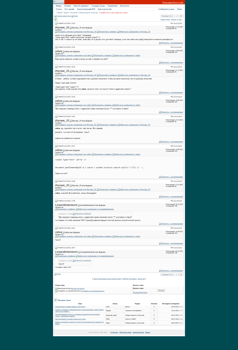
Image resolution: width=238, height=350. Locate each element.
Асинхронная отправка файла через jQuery (70, 307)
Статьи (59, 9)
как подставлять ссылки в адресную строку (70, 319)
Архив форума (138, 332)
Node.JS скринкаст (81, 6)
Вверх (147, 332)
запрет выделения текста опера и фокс (107, 279)
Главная (59, 12)
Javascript (73, 12)
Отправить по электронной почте (92, 291)
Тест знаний (69, 9)
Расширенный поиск (140, 292)
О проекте (114, 332)
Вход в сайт (178, 3)
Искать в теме (176, 19)
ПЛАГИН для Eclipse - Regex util (133, 279)
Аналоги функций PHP (86, 9)
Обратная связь (125, 332)
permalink (177, 23)
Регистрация (167, 3)
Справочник (112, 6)
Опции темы (165, 19)
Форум (58, 6)
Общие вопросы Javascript (88, 12)
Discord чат (124, 6)
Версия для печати (77, 288)
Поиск (179, 9)
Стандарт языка (98, 6)
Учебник (67, 6)
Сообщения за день (166, 9)
